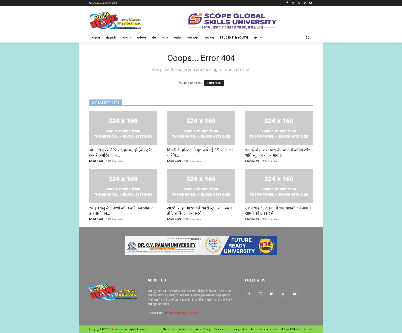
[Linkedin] (272, 294)
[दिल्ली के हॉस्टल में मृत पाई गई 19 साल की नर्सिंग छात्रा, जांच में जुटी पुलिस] (201, 128)
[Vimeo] (304, 3)
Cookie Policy (202, 329)
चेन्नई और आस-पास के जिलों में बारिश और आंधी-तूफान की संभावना (277, 152)
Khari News (96, 160)
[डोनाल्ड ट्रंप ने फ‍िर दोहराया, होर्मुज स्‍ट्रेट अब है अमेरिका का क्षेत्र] (123, 128)
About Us (168, 329)
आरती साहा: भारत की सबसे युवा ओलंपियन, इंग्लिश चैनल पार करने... (200, 210)
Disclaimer (220, 329)
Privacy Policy (239, 329)
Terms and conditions (264, 329)
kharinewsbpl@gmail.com (181, 313)
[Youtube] (310, 3)
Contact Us (184, 329)
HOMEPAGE (214, 82)
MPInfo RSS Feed (290, 329)
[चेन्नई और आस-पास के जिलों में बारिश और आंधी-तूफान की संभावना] (279, 128)
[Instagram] (293, 3)
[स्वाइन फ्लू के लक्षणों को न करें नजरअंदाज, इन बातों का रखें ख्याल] (123, 186)
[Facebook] (287, 3)
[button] (308, 37)
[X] (298, 3)
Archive (308, 329)
